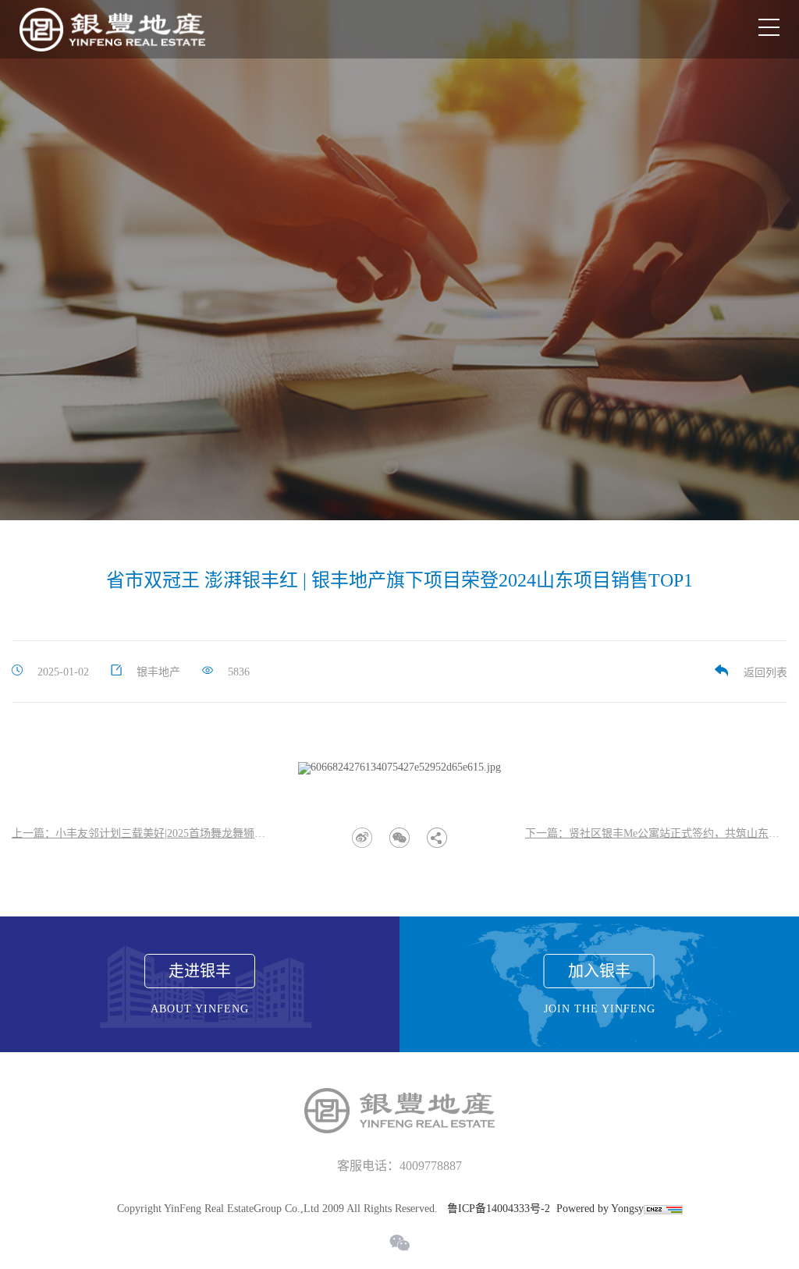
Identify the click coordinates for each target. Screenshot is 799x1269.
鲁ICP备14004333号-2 (498, 1208)
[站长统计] (663, 1208)
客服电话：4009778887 (399, 1165)
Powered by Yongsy (600, 1208)
